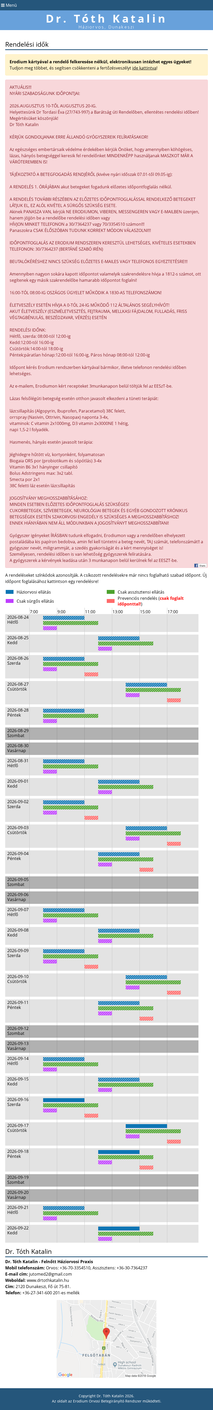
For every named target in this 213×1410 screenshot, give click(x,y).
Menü (11, 5)
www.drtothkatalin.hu (48, 1280)
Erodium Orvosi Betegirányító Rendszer (107, 1401)
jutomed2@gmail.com (50, 1274)
